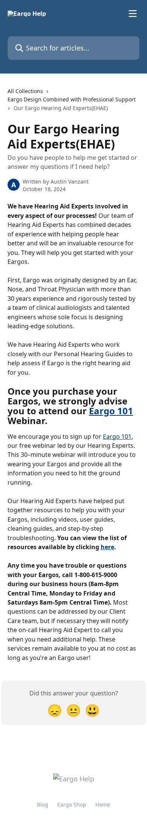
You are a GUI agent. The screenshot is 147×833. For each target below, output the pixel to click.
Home (102, 804)
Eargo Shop (71, 804)
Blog (42, 804)
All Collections (25, 91)
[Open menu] (132, 13)
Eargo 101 (111, 410)
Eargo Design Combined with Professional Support (72, 99)
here (107, 547)
